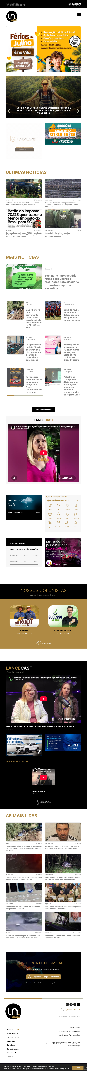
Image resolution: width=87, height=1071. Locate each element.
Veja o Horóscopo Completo (56, 497)
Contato (10, 1057)
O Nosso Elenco (13, 1037)
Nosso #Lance (12, 1033)
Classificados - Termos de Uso (69, 1035)
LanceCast (11, 1041)
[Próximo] (78, 111)
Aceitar (77, 1068)
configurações (64, 1069)
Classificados (12, 1053)
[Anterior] (9, 111)
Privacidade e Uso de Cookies (69, 1031)
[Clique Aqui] (43, 49)
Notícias (10, 1029)
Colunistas (11, 1045)
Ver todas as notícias (43, 409)
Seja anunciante (74, 1027)
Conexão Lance (13, 1049)
